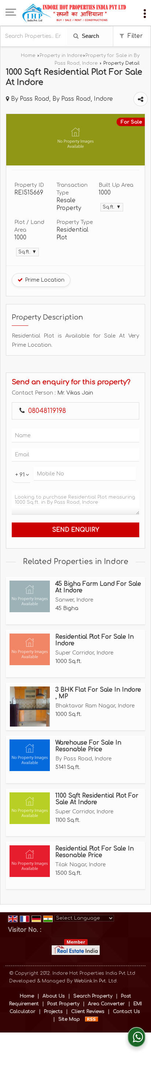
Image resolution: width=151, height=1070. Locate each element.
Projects (53, 1011)
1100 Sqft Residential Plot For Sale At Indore (96, 799)
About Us (54, 996)
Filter (134, 36)
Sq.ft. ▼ (112, 207)
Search (89, 36)
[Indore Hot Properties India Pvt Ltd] (74, 13)
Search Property (93, 996)
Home (28, 55)
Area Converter (106, 1003)
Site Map (69, 1019)
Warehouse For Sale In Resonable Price (88, 746)
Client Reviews (87, 1011)
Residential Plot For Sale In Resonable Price (94, 852)
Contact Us (126, 1011)
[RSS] (91, 1019)
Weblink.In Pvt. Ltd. (96, 981)
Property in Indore (61, 55)
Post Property (63, 1003)
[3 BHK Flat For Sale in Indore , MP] (30, 706)
